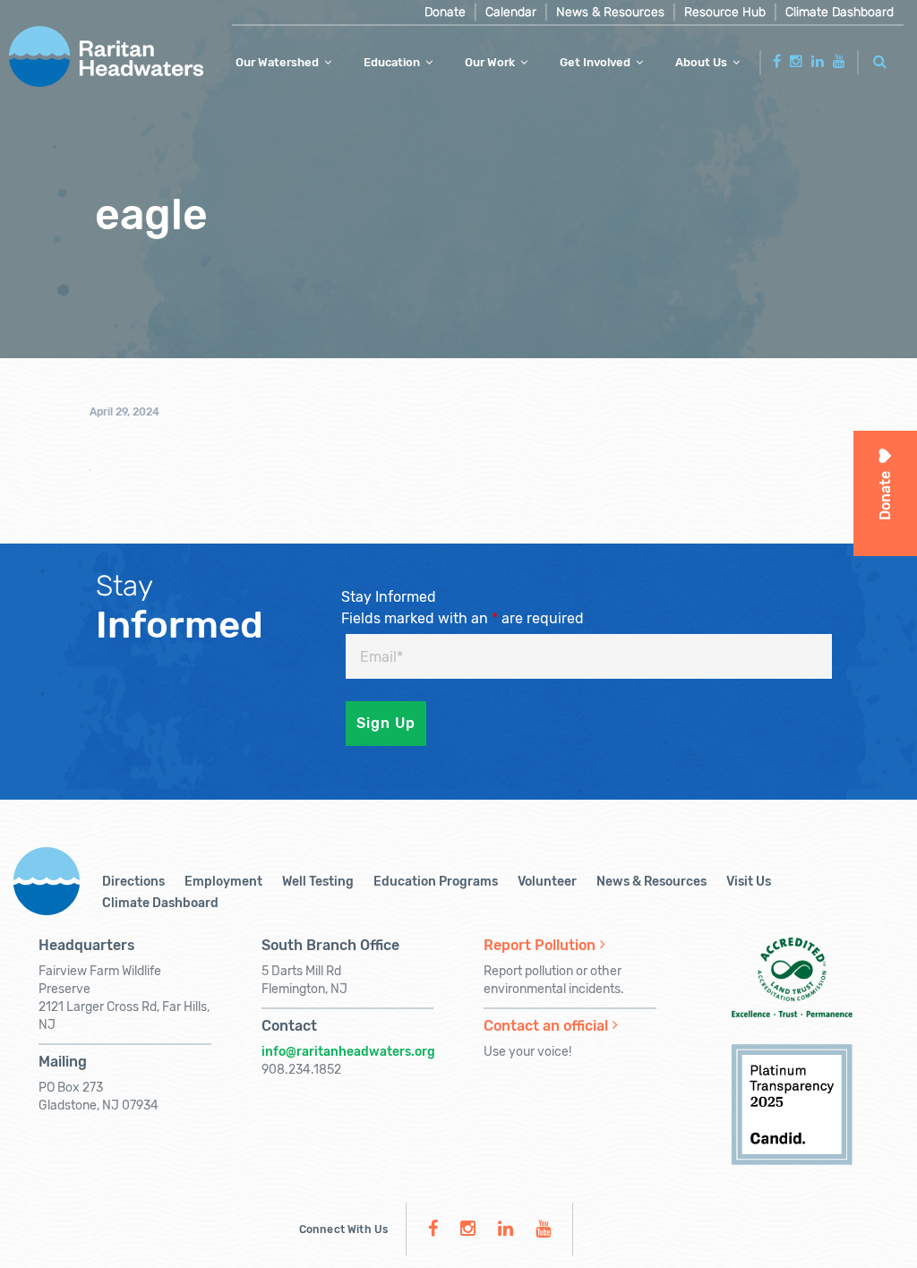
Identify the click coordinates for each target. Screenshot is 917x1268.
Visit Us (748, 881)
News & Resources (610, 12)
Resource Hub (725, 12)
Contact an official (546, 1025)
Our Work (490, 62)
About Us (701, 62)
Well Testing (318, 881)
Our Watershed (277, 62)
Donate (445, 12)
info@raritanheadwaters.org (348, 1051)
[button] (880, 59)
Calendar (510, 12)
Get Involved (595, 62)
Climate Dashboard (839, 12)
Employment (223, 881)
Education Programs (435, 881)
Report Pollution (540, 945)
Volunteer (547, 881)
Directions (133, 881)
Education (392, 62)
